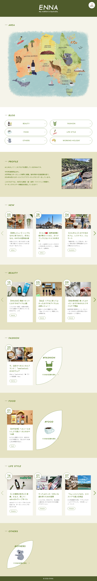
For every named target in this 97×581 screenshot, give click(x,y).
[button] (94, 233)
